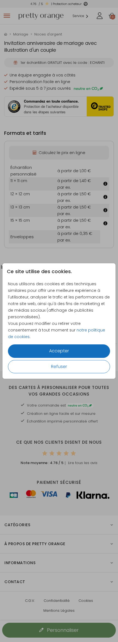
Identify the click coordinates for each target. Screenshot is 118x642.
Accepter (59, 351)
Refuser (59, 366)
